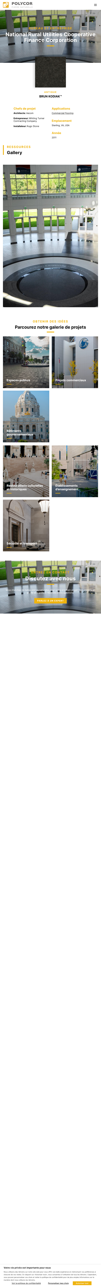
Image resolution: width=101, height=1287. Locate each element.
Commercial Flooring (62, 113)
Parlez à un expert (50, 601)
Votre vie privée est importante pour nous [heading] (27, 1267)
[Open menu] (95, 5)
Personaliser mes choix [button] (58, 1283)
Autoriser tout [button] (82, 1283)
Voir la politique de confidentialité (26, 1283)
